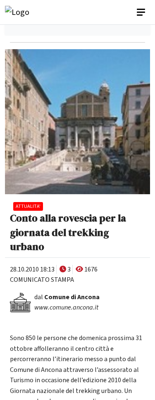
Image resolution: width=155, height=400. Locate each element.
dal (67, 297)
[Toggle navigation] (142, 12)
